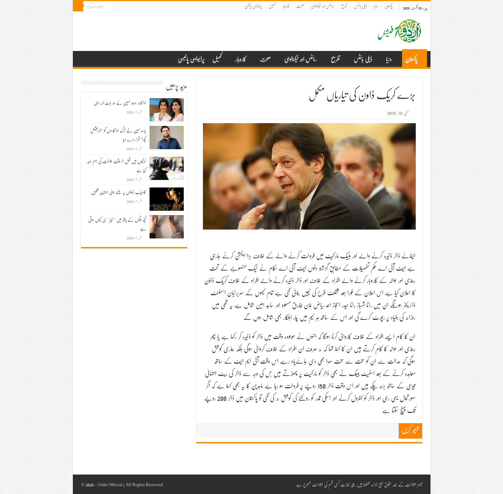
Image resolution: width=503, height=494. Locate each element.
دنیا (376, 6)
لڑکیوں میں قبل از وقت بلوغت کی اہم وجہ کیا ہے (116, 166)
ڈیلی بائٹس (360, 6)
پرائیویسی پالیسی (253, 6)
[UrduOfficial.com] (399, 37)
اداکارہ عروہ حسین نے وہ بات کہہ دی (120, 102)
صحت (300, 6)
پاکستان (388, 6)
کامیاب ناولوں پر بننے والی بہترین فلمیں (118, 191)
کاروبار (286, 6)
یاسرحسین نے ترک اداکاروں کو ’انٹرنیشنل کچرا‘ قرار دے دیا (118, 135)
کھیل (272, 6)
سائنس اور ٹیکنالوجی (322, 6)
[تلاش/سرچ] (78, 6)
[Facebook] (118, 6)
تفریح (344, 6)
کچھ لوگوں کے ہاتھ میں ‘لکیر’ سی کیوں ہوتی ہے (117, 224)
